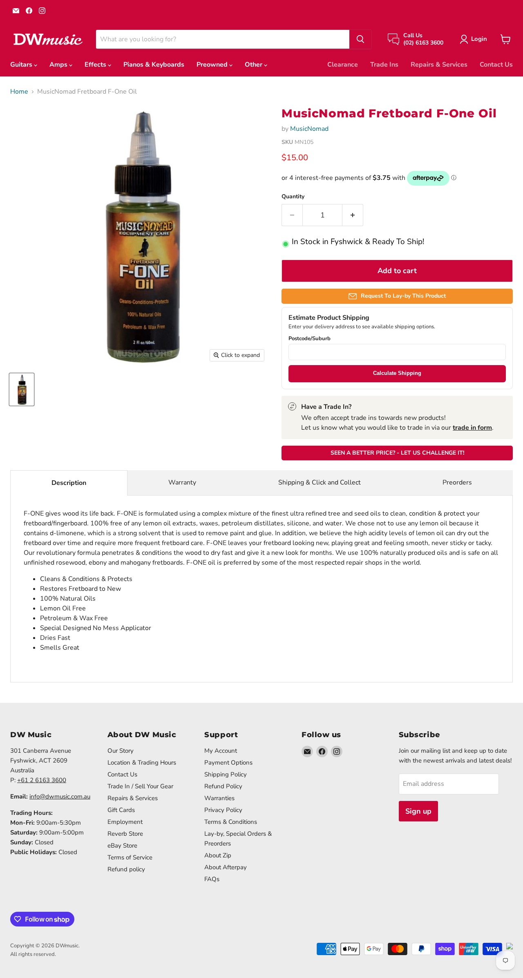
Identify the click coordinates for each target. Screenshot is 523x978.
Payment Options (228, 762)
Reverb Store (125, 834)
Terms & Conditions (230, 822)
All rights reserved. (33, 954)
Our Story (120, 751)
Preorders (457, 482)
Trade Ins (384, 64)
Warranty (182, 482)
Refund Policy (223, 786)
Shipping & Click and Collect (319, 482)
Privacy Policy (223, 810)
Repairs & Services (439, 64)
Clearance (342, 64)
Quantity (293, 196)
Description (68, 482)
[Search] (360, 39)
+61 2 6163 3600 (41, 780)
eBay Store (122, 845)
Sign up (418, 811)
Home (19, 91)
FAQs (211, 879)
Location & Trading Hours (141, 762)
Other (254, 64)
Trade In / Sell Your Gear (140, 786)
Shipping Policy (225, 774)
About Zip (217, 855)
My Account (220, 751)
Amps (59, 64)
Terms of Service (129, 857)
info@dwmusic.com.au (59, 796)
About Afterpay (225, 867)
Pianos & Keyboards (153, 64)
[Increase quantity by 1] (352, 215)
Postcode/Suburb (309, 339)
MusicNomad (309, 128)
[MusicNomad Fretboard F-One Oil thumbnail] (21, 389)
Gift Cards (121, 810)
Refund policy (126, 869)
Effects (96, 64)
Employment (125, 822)
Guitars (22, 64)
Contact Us (496, 64)
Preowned (213, 64)
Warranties (219, 798)
